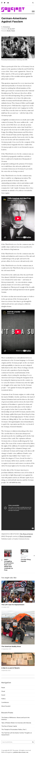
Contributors (5, 702)
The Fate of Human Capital (9, 726)
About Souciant (5, 706)
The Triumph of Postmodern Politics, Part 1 (13, 729)
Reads (13, 31)
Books (9, 31)
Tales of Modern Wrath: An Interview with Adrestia (16, 723)
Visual (3, 691)
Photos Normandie (25, 536)
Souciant (12, 9)
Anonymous (6, 27)
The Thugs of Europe (26, 534)
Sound (3, 695)
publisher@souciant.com (20, 752)
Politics (3, 698)
